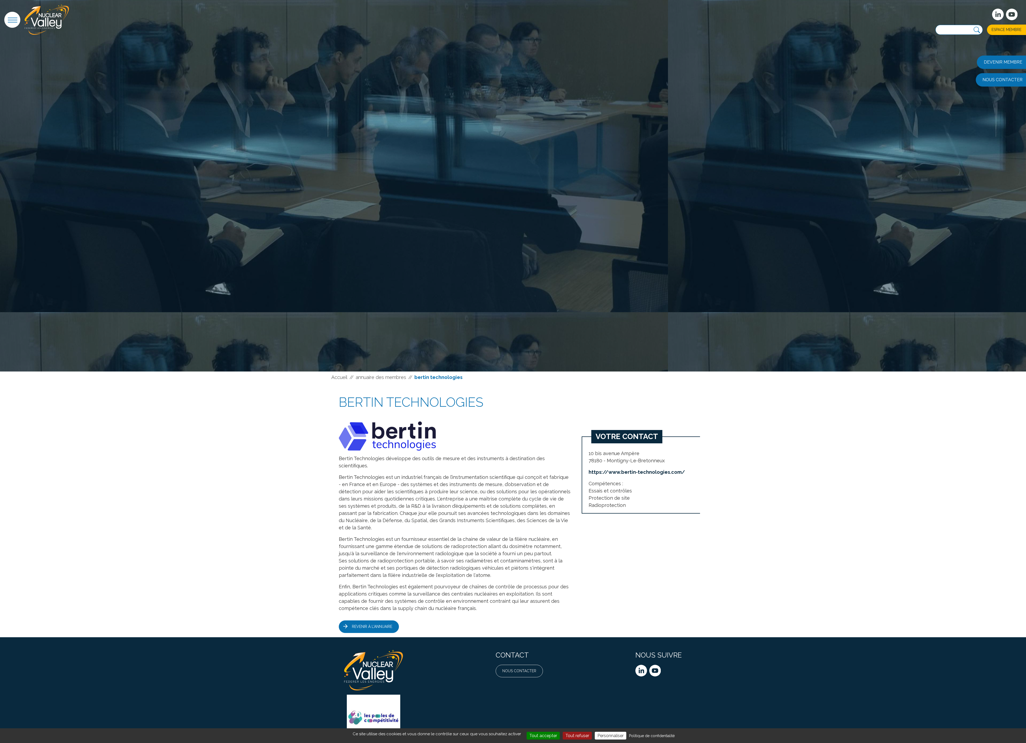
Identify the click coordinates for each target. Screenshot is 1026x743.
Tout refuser (577, 735)
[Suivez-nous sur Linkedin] (998, 14)
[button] (12, 20)
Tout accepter (543, 735)
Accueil (339, 377)
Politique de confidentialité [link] (652, 736)
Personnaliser (610, 735)
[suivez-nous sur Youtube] (1012, 14)
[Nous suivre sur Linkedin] (641, 670)
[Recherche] (976, 30)
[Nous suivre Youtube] (655, 670)
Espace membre (1006, 30)
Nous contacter (519, 671)
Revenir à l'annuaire (372, 626)
